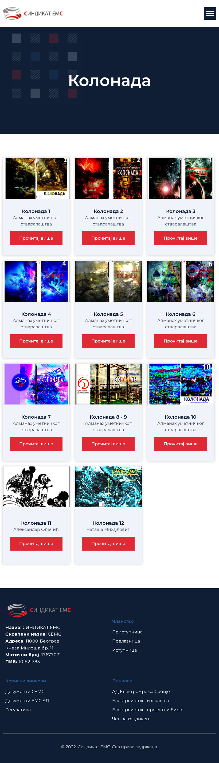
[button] (210, 13)
